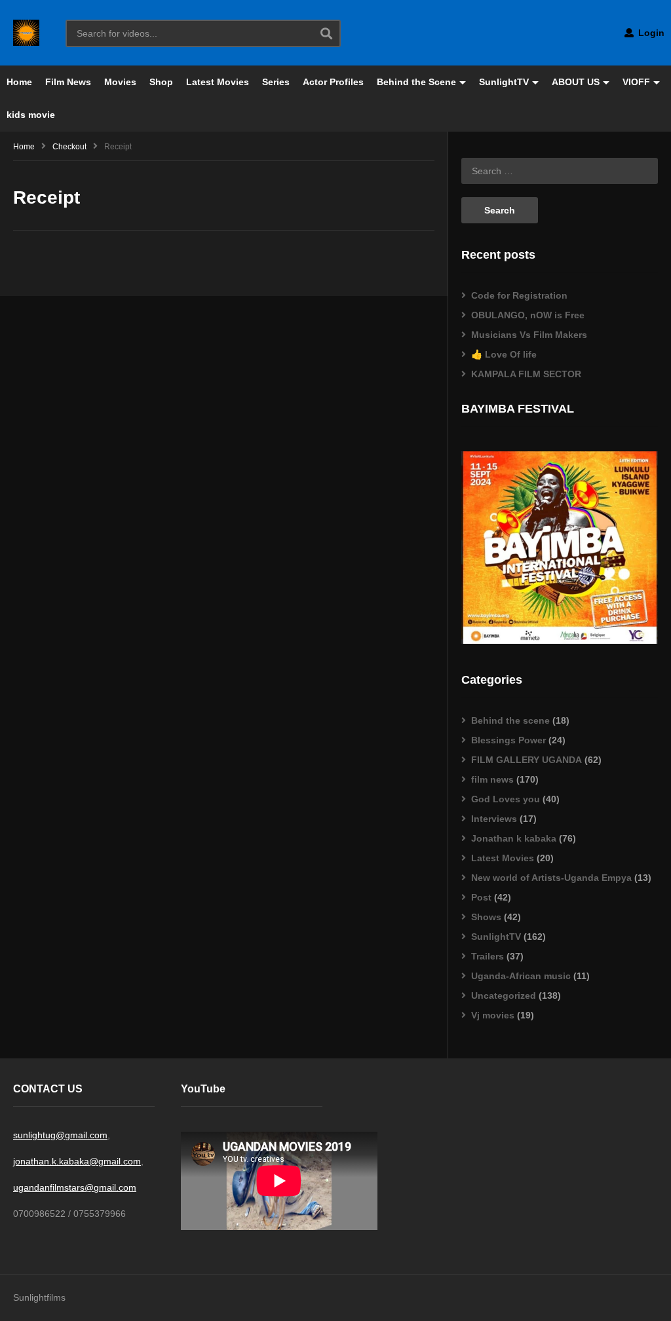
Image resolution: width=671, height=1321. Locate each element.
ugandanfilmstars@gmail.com (74, 1187)
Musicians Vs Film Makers (529, 334)
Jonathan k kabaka (513, 838)
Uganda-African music (521, 976)
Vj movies (492, 1015)
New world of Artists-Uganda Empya (551, 877)
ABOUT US (576, 82)
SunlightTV (504, 82)
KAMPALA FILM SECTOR (526, 374)
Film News (68, 82)
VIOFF (636, 82)
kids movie (31, 114)
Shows (486, 917)
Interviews (494, 818)
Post (481, 897)
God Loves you (505, 799)
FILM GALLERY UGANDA (526, 759)
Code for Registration (519, 295)
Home (19, 82)
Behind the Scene (416, 82)
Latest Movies (217, 82)
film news (492, 779)
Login (650, 33)
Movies (120, 82)
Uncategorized (503, 995)
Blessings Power (508, 740)
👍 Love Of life (504, 354)
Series (276, 82)
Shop (161, 82)
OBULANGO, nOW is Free (528, 315)
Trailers (487, 956)
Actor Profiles (333, 82)
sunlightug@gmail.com (60, 1135)
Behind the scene (510, 720)
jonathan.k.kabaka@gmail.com (77, 1161)
